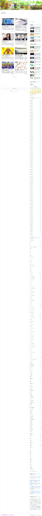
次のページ (14, 88)
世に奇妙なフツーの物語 (34, 507)
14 (30, 91)
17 (35, 91)
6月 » (32, 95)
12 (38, 90)
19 (38, 91)
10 (35, 90)
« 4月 (30, 95)
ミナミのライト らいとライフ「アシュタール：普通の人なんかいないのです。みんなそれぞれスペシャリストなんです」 (35, 487)
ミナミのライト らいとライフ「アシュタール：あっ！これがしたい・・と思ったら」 (35, 477)
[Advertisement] (14, 15)
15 (32, 91)
